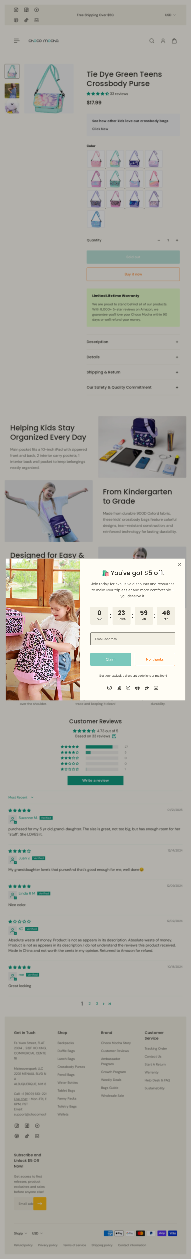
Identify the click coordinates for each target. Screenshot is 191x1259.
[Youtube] (128, 688)
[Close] (179, 564)
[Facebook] (118, 688)
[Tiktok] (146, 688)
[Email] (156, 688)
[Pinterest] (137, 688)
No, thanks (155, 659)
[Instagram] (109, 688)
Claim (111, 659)
